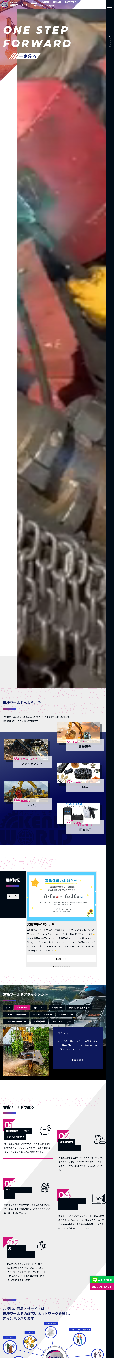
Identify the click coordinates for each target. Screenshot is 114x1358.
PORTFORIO (70, 2)
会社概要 (45, 2)
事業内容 (57, 2)
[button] (53, 966)
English (50, 5)
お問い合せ (38, 5)
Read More (61, 958)
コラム (83, 2)
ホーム (34, 2)
